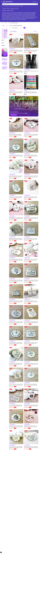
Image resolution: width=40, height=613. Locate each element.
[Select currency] (37, 1)
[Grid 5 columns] (24, 28)
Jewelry (8, 8)
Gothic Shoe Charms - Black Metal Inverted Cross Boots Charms (31, 71)
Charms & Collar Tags (14, 8)
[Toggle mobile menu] (2, 2)
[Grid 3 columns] (26, 28)
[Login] (33, 1)
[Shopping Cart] (35, 1)
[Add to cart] (22, 46)
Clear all (35, 31)
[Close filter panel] (7, 26)
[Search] (36, 4)
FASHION (4, 8)
